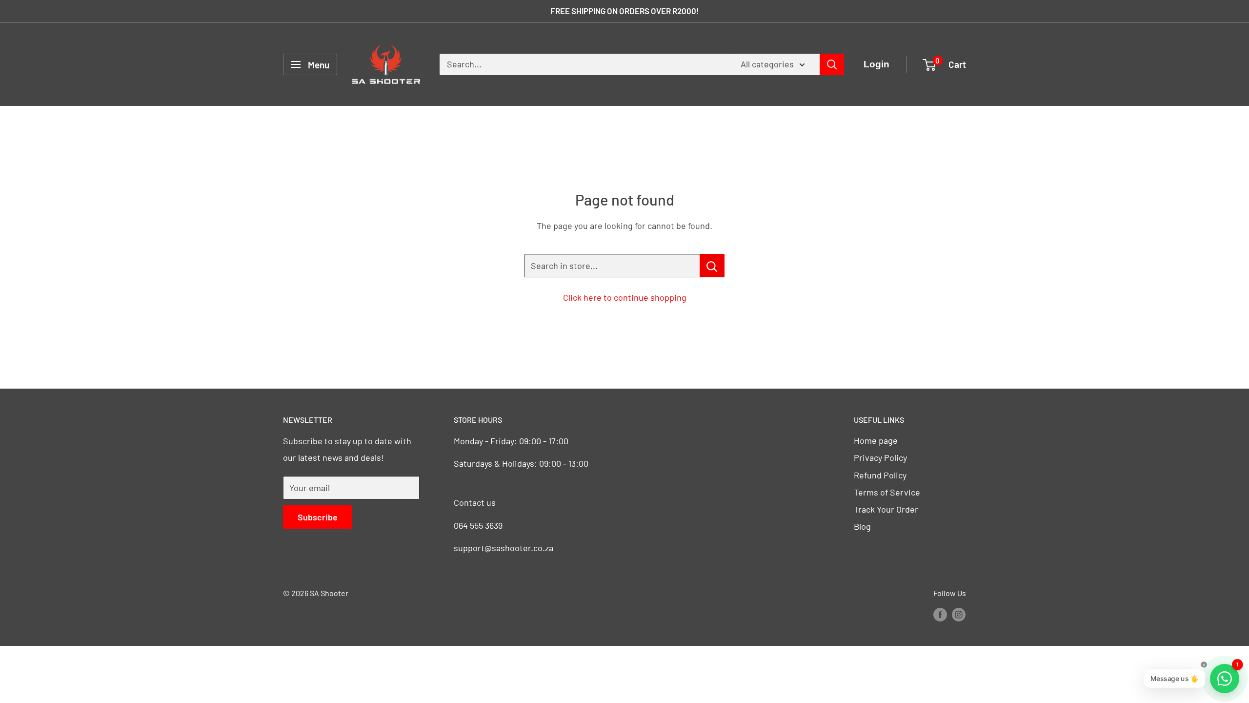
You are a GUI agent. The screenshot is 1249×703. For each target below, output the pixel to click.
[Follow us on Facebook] (940, 613)
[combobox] (584, 64)
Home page (876, 440)
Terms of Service (887, 492)
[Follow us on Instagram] (959, 613)
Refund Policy (880, 475)
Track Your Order (886, 509)
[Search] (832, 64)
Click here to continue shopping (624, 297)
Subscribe (318, 517)
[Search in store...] (712, 265)
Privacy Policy (880, 457)
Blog (862, 526)
